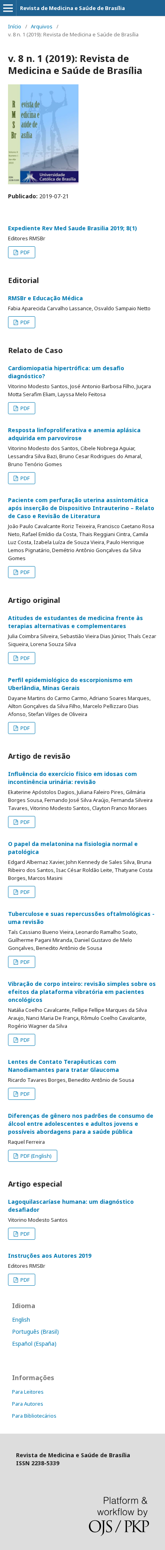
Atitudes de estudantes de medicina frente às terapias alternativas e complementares (75, 622)
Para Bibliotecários (34, 1415)
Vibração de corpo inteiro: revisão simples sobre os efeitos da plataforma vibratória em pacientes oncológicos (82, 991)
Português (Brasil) (35, 1331)
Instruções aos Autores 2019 (49, 1255)
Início (14, 26)
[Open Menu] (8, 8)
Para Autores (27, 1403)
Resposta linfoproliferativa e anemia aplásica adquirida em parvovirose (74, 434)
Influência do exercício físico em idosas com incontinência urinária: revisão (72, 778)
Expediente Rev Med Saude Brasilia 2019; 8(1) (72, 228)
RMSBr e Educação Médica (45, 298)
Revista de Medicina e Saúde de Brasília (72, 8)
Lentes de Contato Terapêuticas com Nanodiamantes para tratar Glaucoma (63, 1065)
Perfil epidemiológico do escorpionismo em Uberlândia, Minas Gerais (70, 684)
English (21, 1319)
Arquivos (41, 26)
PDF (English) (35, 1155)
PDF (24, 252)
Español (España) (34, 1343)
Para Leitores (28, 1391)
